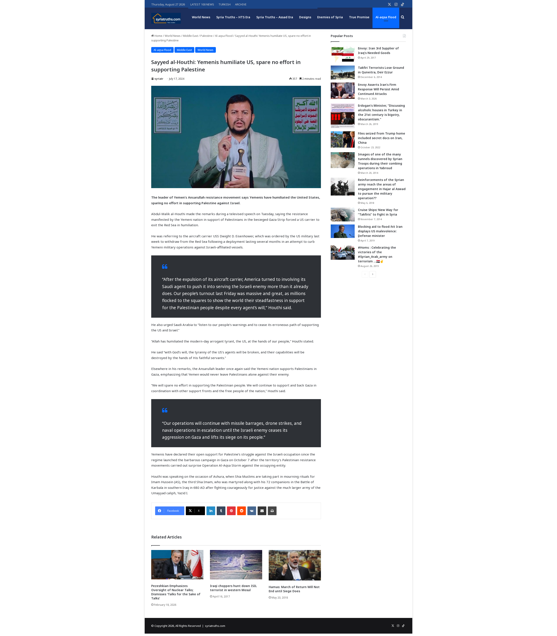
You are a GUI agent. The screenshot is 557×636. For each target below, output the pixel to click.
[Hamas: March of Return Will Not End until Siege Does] (295, 565)
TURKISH (224, 4)
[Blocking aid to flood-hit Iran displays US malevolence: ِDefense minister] (343, 231)
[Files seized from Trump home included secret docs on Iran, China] (343, 139)
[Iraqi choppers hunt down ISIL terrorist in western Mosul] (236, 564)
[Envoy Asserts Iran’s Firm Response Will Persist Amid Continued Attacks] (343, 91)
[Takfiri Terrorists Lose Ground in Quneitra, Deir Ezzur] (343, 72)
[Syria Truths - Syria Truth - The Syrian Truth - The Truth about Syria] (166, 18)
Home (158, 36)
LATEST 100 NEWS (202, 4)
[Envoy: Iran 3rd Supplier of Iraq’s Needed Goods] (343, 54)
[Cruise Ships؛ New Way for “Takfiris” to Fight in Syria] (343, 215)
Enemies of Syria (330, 17)
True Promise (359, 17)
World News (201, 17)
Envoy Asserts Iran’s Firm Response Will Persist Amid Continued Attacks (378, 89)
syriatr (158, 79)
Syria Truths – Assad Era (274, 17)
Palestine (206, 36)
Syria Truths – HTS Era (233, 17)
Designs (305, 17)
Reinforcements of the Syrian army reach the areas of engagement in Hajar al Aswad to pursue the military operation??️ (382, 189)
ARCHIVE (241, 4)
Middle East (190, 36)
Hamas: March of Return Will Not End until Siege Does (294, 589)
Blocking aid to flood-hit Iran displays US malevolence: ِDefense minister (380, 231)
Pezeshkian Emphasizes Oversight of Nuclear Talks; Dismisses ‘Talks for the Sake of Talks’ (175, 592)
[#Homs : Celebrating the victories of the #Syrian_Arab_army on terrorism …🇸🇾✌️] (343, 252)
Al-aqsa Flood (386, 17)
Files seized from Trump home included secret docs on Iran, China (381, 138)
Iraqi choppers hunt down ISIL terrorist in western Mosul (233, 588)
